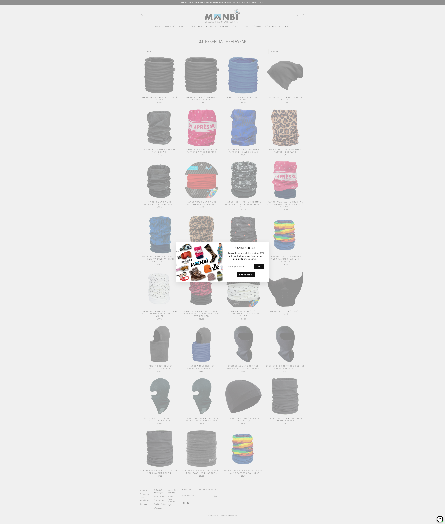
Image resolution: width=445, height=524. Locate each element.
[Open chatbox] (440, 519)
